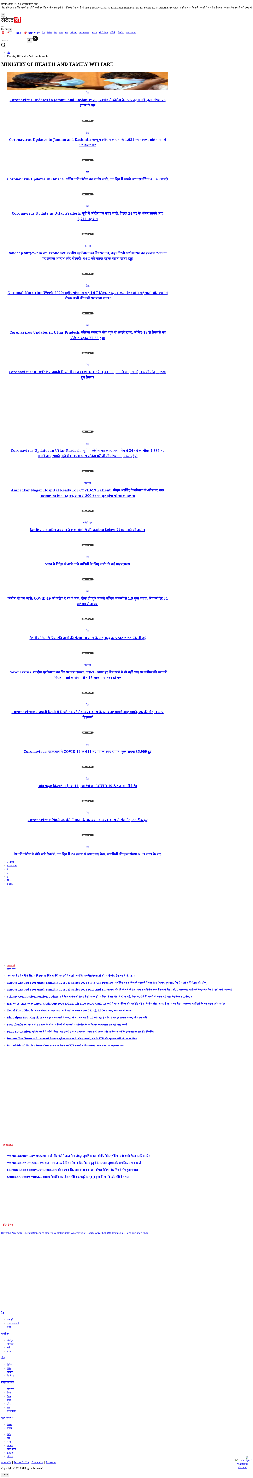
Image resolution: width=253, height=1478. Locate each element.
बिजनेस (121, 33)
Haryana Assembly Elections (17, 1233)
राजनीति (87, 246)
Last (10, 884)
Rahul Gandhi (126, 1233)
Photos (10, 1453)
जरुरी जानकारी (13, 1324)
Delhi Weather (72, 1233)
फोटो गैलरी (103, 33)
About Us (6, 1463)
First (10, 862)
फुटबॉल (10, 1372)
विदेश (49, 33)
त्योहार (9, 1404)
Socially (34, 33)
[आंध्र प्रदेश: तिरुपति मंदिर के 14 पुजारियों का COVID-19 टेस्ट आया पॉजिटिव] (87, 775)
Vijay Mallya (57, 1233)
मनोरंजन (73, 33)
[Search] (2, 26)
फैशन (9, 1397)
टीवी (8, 1348)
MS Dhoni (113, 1233)
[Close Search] (35, 38)
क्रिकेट (9, 1365)
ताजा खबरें (11, 966)
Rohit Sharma (88, 1233)
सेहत (87, 286)
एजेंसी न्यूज (87, 523)
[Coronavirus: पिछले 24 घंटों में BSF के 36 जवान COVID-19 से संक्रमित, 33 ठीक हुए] (87, 809)
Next (9, 880)
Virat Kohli (102, 1233)
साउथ (9, 1352)
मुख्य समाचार (131, 33)
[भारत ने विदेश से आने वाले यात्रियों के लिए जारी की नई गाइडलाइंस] (87, 554)
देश (43, 33)
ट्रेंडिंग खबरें (11, 969)
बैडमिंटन (10, 1376)
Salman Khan (141, 1233)
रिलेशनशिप (11, 1411)
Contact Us (37, 1463)
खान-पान (10, 1389)
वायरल (94, 33)
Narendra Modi (41, 1233)
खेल (66, 33)
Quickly (16, 33)
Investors (51, 1463)
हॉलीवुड (10, 1344)
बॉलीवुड (10, 1341)
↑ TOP (5, 1474)
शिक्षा (9, 1327)
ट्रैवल (9, 1393)
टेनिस (9, 1369)
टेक (55, 33)
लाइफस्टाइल (84, 33)
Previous (12, 866)
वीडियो (112, 33)
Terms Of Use (21, 1463)
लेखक (9, 1425)
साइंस (9, 1428)
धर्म (8, 1408)
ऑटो (61, 33)
